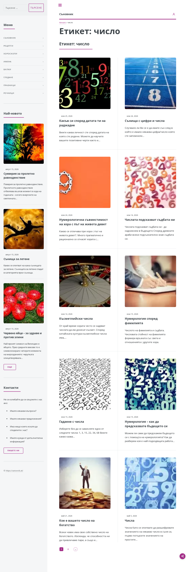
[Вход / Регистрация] (174, 14)
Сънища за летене (16, 259)
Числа (129, 520)
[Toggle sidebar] (60, 5)
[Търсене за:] (16, 8)
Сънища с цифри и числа (145, 121)
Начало (62, 22)
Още (9, 367)
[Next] (75, 549)
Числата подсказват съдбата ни (150, 220)
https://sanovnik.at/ (14, 470)
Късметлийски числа (76, 318)
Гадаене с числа (71, 422)
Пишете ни (13, 450)
